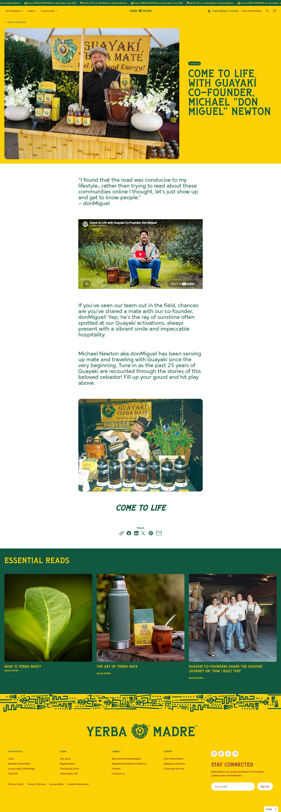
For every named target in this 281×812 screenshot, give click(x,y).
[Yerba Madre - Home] (140, 10)
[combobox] (271, 809)
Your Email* (221, 786)
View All (12, 773)
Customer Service (174, 768)
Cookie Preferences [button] (78, 784)
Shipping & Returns (174, 763)
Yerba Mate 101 (69, 773)
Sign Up (265, 786)
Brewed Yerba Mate (19, 763)
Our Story (65, 758)
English (269, 809)
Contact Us (118, 773)
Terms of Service (36, 784)
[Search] (267, 10)
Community (48, 11)
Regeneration (67, 763)
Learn (31, 11)
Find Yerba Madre (251, 11)
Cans (11, 758)
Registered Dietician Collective (129, 763)
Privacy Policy (16, 784)
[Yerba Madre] (140, 731)
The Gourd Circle (69, 768)
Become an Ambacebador (126, 758)
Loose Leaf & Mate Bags (21, 768)
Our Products (13, 11)
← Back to (15, 22)
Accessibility (56, 784)
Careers (116, 768)
